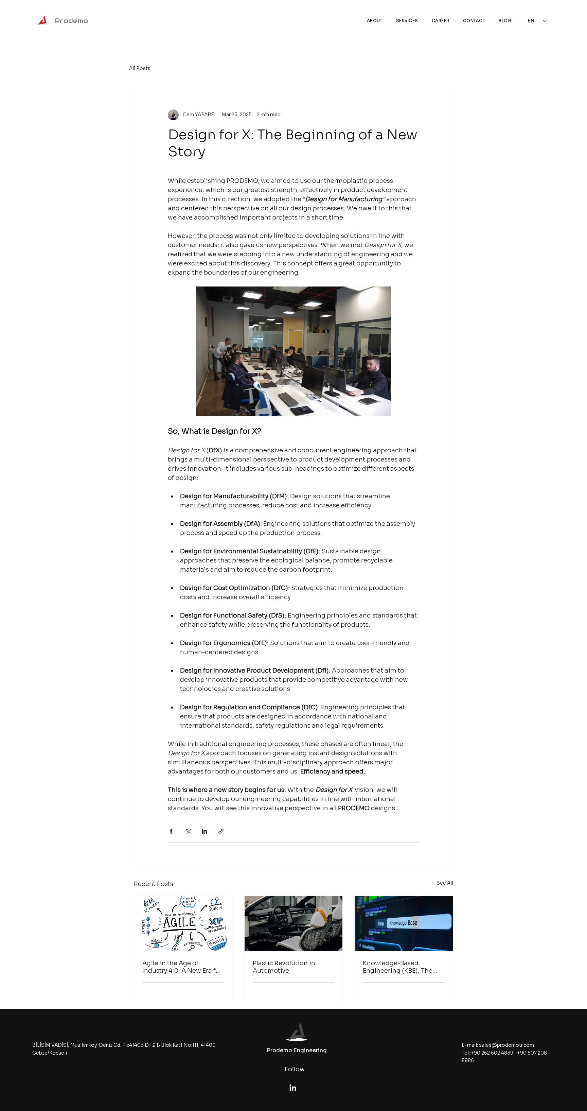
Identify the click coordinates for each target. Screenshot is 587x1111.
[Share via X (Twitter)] (187, 831)
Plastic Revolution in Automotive (284, 966)
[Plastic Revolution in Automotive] (294, 923)
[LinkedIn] (293, 1088)
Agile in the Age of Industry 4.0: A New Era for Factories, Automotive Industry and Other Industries (182, 966)
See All (445, 883)
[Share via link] (221, 831)
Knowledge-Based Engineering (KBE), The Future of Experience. (397, 966)
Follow (295, 1069)
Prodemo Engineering (297, 1050)
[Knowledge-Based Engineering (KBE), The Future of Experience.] (404, 923)
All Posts (139, 68)
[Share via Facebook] (171, 831)
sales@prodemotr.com (506, 1045)
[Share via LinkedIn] (204, 831)
